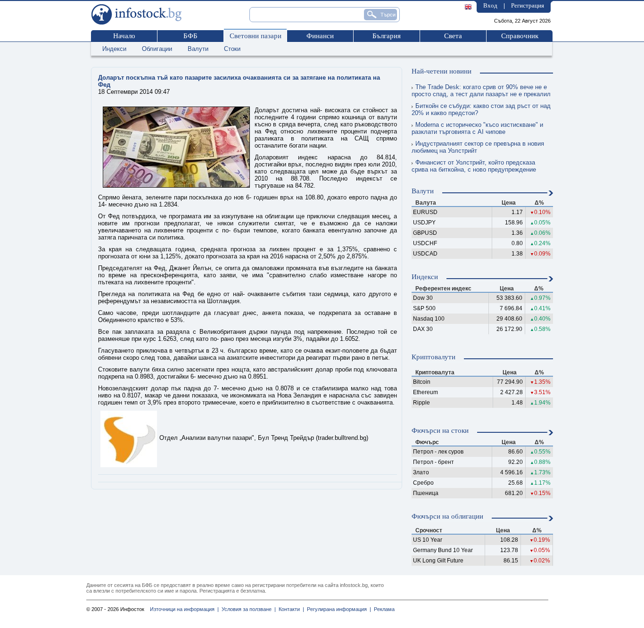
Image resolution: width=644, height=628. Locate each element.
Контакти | (290, 609)
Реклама (383, 609)
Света (453, 36)
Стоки (232, 48)
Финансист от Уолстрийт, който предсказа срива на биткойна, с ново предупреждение (474, 166)
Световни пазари (255, 36)
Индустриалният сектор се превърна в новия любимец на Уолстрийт (478, 147)
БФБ (190, 36)
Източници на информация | (184, 609)
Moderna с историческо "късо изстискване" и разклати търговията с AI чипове (477, 128)
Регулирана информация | (337, 609)
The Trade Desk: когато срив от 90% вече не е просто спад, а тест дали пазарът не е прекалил (481, 90)
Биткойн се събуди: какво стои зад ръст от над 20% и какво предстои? (481, 109)
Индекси (114, 48)
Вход (490, 5)
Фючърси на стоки (440, 430)
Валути (198, 48)
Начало (124, 36)
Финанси (320, 36)
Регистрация (527, 5)
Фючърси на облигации (447, 516)
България (386, 36)
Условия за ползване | (247, 609)
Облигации (157, 48)
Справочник (519, 36)
